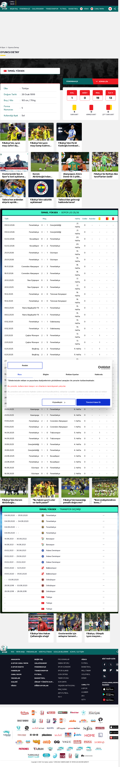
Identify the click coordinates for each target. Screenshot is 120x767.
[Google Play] (111, 694)
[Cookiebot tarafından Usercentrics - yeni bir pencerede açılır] (100, 367)
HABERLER (15, 671)
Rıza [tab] (19, 374)
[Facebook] (104, 664)
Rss (12, 652)
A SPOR (84, 688)
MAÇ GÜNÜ (62, 689)
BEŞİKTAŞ (14, 9)
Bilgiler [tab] (46, 374)
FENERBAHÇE (25, 9)
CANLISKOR (12, 3)
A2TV (83, 700)
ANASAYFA (15, 659)
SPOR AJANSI (63, 671)
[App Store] (111, 689)
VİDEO (86, 9)
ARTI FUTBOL (63, 693)
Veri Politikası (45, 652)
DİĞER (83, 678)
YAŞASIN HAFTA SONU (66, 686)
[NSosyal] (117, 670)
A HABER (84, 692)
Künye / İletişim (77, 652)
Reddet (25, 365)
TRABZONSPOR (52, 9)
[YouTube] (104, 670)
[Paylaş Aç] (115, 9)
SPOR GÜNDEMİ (64, 667)
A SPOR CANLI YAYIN (19, 663)
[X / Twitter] (111, 664)
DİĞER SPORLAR (41, 686)
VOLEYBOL (85, 674)
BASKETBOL (73, 9)
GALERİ (14, 682)
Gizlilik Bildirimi (61, 652)
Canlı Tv (85, 685)
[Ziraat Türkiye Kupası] (110, 9)
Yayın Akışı (20, 652)
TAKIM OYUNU (63, 678)
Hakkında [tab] (99, 374)
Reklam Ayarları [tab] (72, 374)
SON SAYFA (62, 682)
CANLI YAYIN (99, 9)
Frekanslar (31, 652)
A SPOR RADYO (17, 667)
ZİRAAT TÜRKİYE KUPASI (44, 682)
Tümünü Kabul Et (93, 402)
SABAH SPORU (63, 663)
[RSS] (104, 676)
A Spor (2, 47)
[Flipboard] (111, 670)
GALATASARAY (38, 9)
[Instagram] (117, 664)
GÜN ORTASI (63, 674)
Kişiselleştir (57, 402)
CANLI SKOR (16, 674)
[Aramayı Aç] (117, 652)
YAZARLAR (15, 678)
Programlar (63, 659)
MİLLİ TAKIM (86, 671)
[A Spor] (3, 6)
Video (84, 659)
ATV (82, 696)
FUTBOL (63, 9)
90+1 (60, 697)
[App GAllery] (111, 700)
